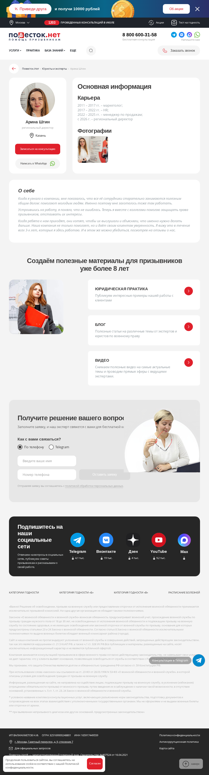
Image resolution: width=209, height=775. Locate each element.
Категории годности (24, 592)
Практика (33, 50)
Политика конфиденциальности (179, 735)
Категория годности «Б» (76, 592)
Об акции (176, 9)
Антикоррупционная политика (179, 742)
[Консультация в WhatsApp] (198, 660)
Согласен (95, 763)
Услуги (14, 50)
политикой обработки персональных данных (94, 486)
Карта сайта (166, 748)
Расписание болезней (184, 592)
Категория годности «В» (131, 592)
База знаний (54, 50)
